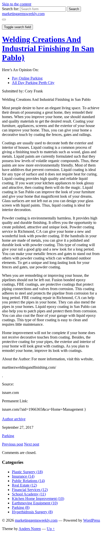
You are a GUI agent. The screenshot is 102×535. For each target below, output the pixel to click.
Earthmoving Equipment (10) (35, 503)
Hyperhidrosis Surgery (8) (32, 512)
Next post (31, 444)
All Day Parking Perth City (33, 83)
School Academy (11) (29, 494)
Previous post (12, 444)
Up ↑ (51, 529)
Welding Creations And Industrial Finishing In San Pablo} (48, 48)
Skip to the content (16, 4)
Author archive (14, 419)
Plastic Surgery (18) (27, 472)
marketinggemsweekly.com (23, 14)
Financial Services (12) (30, 490)
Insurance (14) (23, 476)
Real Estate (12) (24, 485)
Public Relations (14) (28, 481)
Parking (8, 436)
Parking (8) (20, 507)
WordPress (91, 520)
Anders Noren (30, 529)
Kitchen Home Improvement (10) (38, 498)
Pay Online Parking (27, 78)
